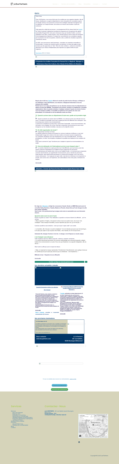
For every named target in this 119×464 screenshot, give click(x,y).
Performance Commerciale (20, 416)
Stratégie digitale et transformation (23, 417)
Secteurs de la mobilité (17, 421)
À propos (13, 422)
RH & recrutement (18, 412)
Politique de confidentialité (20, 425)
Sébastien (45, 206)
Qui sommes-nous (18, 424)
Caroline (62, 293)
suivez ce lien (73, 379)
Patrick (50, 100)
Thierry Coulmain (39, 312)
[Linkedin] (79, 442)
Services (13, 411)
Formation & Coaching (19, 415)
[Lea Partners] (19, 4)
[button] (58, 4)
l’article (80, 29)
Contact (13, 427)
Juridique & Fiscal (18, 420)
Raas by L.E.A (16, 414)
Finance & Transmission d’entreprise (23, 418)
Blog (12, 426)
